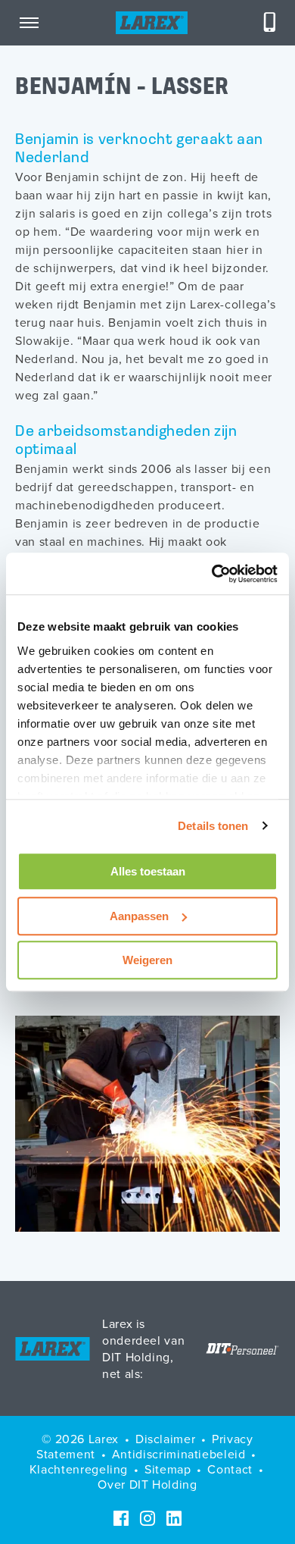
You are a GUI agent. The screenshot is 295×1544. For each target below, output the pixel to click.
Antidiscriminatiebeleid (179, 1453)
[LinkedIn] (174, 1518)
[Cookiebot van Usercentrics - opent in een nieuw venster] (212, 574)
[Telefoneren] (270, 22)
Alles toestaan (147, 871)
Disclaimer (165, 1438)
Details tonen (213, 825)
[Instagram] (147, 1518)
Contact (229, 1469)
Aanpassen (139, 916)
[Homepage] (152, 22)
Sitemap (167, 1469)
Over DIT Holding (147, 1484)
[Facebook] (121, 1518)
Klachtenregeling (79, 1469)
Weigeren (147, 960)
